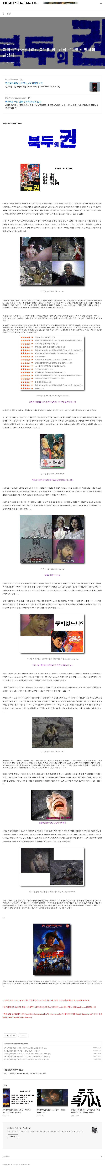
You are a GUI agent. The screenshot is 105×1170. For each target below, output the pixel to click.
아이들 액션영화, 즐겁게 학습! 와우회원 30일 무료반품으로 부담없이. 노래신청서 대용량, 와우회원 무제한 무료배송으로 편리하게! (51, 106)
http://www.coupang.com (15, 98)
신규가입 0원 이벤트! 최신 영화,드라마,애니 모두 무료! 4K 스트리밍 (32, 86)
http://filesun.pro (12, 79)
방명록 (9, 14)
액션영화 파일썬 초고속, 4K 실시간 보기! (24, 83)
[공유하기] (11, 1035)
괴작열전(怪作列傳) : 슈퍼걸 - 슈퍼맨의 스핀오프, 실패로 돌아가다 (24, 1048)
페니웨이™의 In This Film (18, 1128)
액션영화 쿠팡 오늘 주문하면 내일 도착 (23, 101)
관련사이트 (6, 1156)
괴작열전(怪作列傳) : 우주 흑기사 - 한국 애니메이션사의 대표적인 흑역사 (25, 1054)
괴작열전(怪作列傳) (10, 1044)
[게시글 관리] (14, 1035)
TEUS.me (6, 1161)
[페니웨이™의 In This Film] (41, 3)
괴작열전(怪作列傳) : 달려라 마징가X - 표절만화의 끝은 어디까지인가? (25, 1059)
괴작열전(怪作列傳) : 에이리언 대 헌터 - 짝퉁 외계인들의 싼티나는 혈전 (25, 1056)
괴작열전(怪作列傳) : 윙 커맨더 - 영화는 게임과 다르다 (20, 1051)
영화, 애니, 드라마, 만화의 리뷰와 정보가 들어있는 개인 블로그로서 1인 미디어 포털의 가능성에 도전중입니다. (45, 1131)
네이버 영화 (6, 1165)
